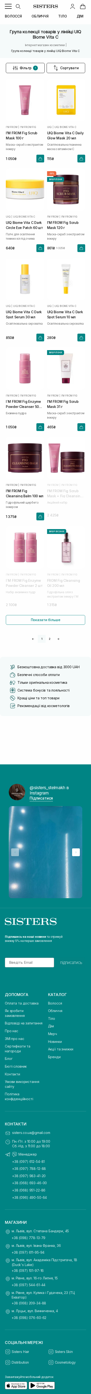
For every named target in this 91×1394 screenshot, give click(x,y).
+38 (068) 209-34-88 (29, 1303)
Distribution (20, 1362)
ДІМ (80, 16)
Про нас (11, 1031)
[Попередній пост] (15, 852)
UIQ (49, 127)
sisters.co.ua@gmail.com (31, 1133)
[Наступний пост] (76, 852)
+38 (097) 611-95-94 (28, 1252)
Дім (51, 1026)
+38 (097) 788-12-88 (29, 1168)
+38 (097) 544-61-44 (28, 1285)
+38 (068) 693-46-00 (29, 1183)
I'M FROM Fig (28, 127)
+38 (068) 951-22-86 (28, 1190)
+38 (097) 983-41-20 (29, 1176)
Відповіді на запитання (23, 1023)
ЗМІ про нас (14, 1039)
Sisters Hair (20, 1352)
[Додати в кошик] (40, 158)
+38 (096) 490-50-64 (29, 1197)
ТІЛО (62, 16)
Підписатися (41, 798)
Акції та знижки (60, 1049)
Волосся (55, 1003)
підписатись (71, 962)
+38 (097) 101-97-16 (28, 1270)
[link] (82, 6)
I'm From (11, 127)
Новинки (55, 1041)
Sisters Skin (64, 1352)
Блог (8, 1058)
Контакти (12, 1074)
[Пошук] (18, 6)
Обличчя (55, 1011)
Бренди (54, 1057)
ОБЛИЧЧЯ (40, 16)
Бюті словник (16, 1066)
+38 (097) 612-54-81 (28, 1161)
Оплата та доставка (21, 1003)
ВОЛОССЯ (13, 16)
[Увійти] (72, 6)
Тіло (51, 1018)
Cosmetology (65, 1362)
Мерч (52, 1034)
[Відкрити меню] (8, 6)
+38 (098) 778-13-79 (28, 1238)
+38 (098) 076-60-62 (29, 1318)
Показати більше (45, 620)
